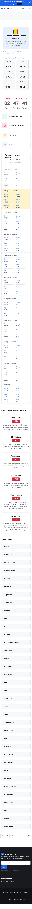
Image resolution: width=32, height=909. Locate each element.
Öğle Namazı (16, 456)
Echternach (8, 762)
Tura (6, 714)
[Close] (30, 2)
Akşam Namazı (16, 495)
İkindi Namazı (16, 476)
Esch (6, 770)
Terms (10, 899)
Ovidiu (6, 547)
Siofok (6, 690)
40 (23, 836)
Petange (7, 810)
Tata (6, 706)
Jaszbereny (8, 650)
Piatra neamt (9, 563)
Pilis (6, 682)
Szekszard (8, 698)
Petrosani (8, 555)
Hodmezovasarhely (11, 642)
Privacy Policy (17, 870)
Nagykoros (8, 666)
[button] (26, 8)
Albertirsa (8, 603)
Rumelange (8, 826)
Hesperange (9, 794)
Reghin (7, 579)
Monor (6, 658)
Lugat (12, 881)
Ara (4, 867)
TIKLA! (19, 3)
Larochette (8, 802)
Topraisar (8, 595)
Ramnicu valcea (10, 571)
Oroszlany (8, 674)
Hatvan (7, 634)
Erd (5, 618)
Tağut (7, 881)
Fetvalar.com (12, 892)
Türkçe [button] (15, 896)
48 (29, 836)
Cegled (7, 610)
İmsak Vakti (16, 418)
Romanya (18, 51)
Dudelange (8, 754)
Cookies (22, 899)
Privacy (16, 899)
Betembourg (9, 730)
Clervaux (7, 738)
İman (2, 881)
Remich (7, 818)
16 (7, 836)
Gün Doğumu (16, 437)
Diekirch (7, 746)
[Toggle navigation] (23, 8)
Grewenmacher (10, 786)
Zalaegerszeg (9, 722)
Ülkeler (11, 51)
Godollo (7, 626)
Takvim (3, 15)
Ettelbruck (8, 778)
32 (18, 836)
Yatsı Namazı (16, 516)
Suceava (7, 587)
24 (13, 836)
